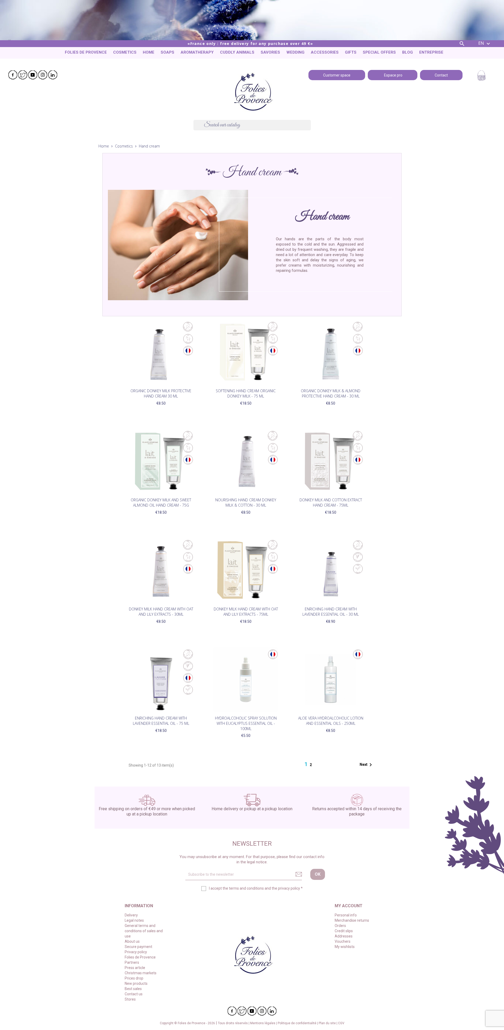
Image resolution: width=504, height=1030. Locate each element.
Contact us (134, 994)
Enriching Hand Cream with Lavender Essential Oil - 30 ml (330, 611)
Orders (340, 926)
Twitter (22, 74)
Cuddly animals (237, 52)
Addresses (344, 936)
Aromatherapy (197, 52)
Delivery (131, 915)
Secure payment (138, 947)
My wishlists (345, 947)
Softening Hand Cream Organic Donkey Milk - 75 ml (246, 393)
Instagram (42, 74)
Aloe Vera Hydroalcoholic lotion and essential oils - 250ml (330, 721)
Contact (441, 74)
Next (367, 765)
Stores (130, 999)
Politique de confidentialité (297, 1023)
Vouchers (342, 941)
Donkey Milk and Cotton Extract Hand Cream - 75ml (331, 502)
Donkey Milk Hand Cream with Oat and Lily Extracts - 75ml (246, 611)
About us (132, 941)
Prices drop (134, 978)
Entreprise (431, 52)
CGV (341, 1023)
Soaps (167, 52)
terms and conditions (246, 888)
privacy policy (289, 888)
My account (349, 905)
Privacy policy (136, 952)
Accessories (325, 52)
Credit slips (344, 931)
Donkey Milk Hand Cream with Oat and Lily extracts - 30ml (161, 611)
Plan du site (328, 1023)
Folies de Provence (86, 52)
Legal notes (134, 920)
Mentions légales (263, 1023)
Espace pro (392, 74)
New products (136, 983)
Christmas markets (140, 973)
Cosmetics (124, 52)
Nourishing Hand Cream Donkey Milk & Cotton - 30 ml (245, 502)
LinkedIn (52, 74)
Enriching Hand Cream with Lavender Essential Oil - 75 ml (161, 721)
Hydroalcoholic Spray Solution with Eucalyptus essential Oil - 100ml (246, 723)
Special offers (379, 52)
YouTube (32, 74)
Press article (135, 968)
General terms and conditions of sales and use (144, 931)
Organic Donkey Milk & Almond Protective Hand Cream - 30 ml (330, 393)
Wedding (295, 52)
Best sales (133, 989)
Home (148, 52)
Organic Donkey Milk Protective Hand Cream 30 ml (160, 393)
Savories (270, 52)
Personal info (346, 915)
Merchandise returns (352, 920)
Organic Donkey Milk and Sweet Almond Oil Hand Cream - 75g (161, 502)
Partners (132, 962)
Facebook (12, 74)
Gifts (350, 52)
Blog (407, 52)
